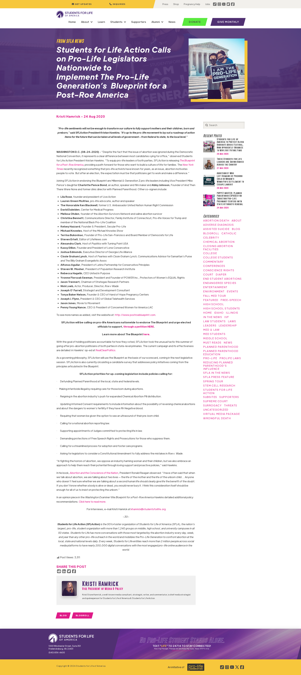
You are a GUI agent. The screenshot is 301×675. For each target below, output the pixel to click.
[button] (117, 4)
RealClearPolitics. (106, 350)
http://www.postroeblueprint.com (135, 314)
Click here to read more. (92, 501)
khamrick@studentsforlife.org (148, 509)
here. (146, 334)
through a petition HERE (138, 326)
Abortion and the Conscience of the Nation (94, 472)
